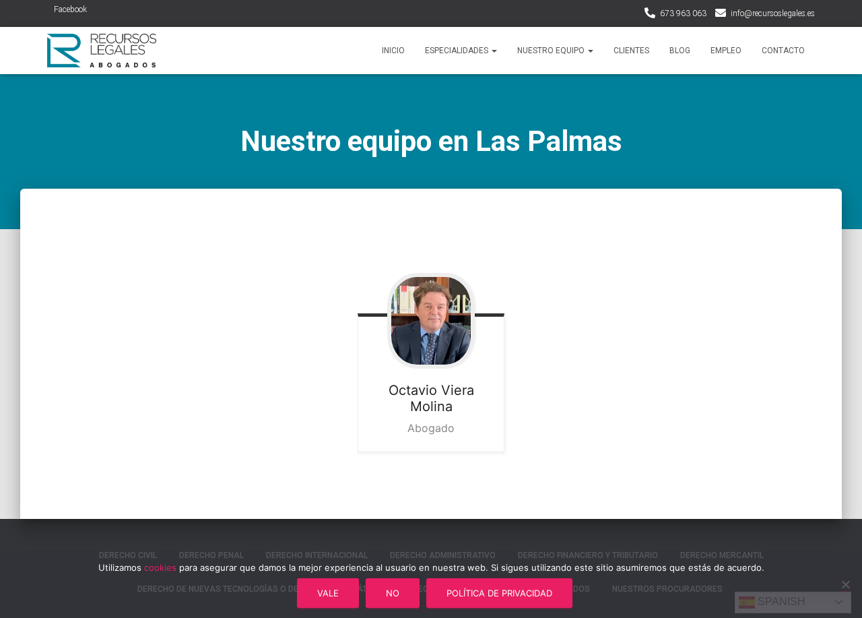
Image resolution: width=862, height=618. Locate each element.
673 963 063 (683, 13)
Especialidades (457, 50)
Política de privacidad (499, 593)
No (392, 593)
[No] (845, 584)
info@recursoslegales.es (773, 13)
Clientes (631, 50)
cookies (160, 567)
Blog (679, 50)
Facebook (70, 9)
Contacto (783, 50)
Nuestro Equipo (552, 50)
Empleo (725, 50)
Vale (328, 593)
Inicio (393, 50)
